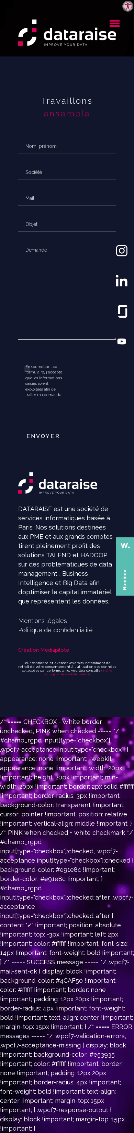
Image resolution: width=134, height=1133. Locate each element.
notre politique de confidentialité (78, 672)
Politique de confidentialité (55, 630)
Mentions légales (42, 620)
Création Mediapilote (43, 650)
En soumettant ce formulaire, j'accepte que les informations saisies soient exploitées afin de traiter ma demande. (43, 381)
